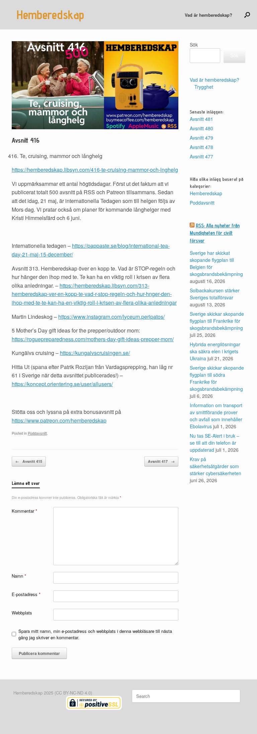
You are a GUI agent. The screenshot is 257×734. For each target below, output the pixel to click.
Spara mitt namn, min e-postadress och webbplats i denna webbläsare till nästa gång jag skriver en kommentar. (95, 634)
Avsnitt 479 (201, 137)
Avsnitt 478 (201, 147)
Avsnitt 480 (201, 128)
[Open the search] (247, 14)
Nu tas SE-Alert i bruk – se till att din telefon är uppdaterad (214, 442)
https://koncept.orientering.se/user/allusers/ (62, 384)
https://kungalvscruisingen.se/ (95, 353)
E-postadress (26, 594)
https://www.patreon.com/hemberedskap (59, 420)
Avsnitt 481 (201, 119)
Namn (19, 576)
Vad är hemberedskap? (208, 15)
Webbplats (22, 612)
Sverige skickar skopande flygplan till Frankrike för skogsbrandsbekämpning (217, 320)
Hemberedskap (206, 193)
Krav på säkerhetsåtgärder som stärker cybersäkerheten (215, 466)
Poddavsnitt (37, 433)
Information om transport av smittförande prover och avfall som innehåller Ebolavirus (216, 416)
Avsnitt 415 (28, 461)
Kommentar (24, 511)
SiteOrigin (124, 721)
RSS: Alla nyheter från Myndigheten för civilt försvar (215, 233)
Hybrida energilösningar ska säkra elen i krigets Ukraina (215, 351)
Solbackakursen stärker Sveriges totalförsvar (215, 294)
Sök (194, 44)
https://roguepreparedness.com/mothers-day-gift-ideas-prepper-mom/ (93, 339)
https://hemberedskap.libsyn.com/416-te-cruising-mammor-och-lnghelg (95, 169)
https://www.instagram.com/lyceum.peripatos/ (111, 316)
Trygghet (203, 86)
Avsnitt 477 (201, 156)
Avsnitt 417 (161, 461)
